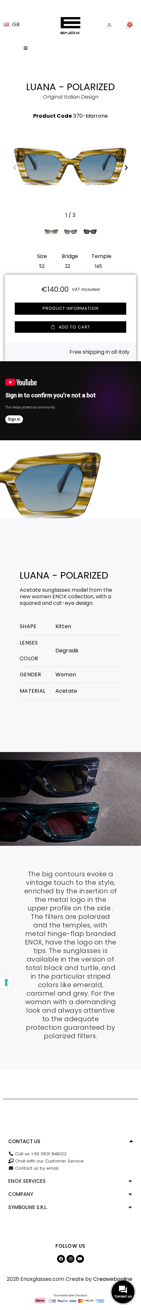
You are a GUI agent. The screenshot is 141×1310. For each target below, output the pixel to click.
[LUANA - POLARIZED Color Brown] (51, 231)
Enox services (27, 1181)
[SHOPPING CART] (128, 26)
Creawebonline (112, 1279)
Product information (71, 308)
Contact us (24, 1141)
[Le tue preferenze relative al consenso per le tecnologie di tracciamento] (6, 982)
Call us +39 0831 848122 (41, 1154)
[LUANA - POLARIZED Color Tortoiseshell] (90, 231)
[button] (14, 167)
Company (20, 1194)
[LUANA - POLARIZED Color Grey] (71, 231)
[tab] (70, 1141)
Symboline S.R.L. (28, 1207)
